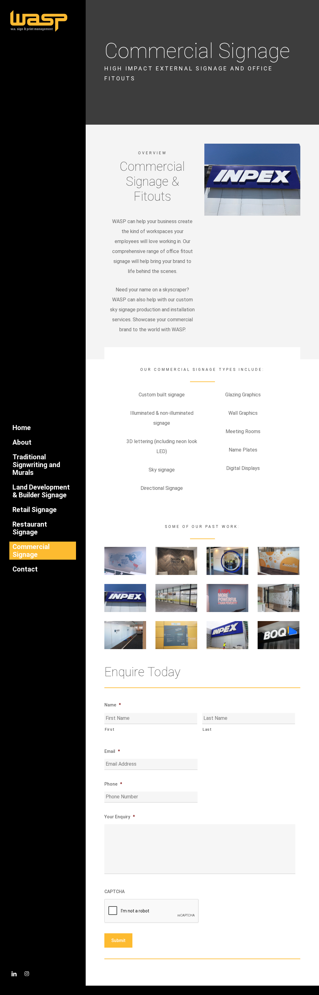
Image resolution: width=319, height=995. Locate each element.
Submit (118, 940)
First (109, 729)
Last (207, 729)
